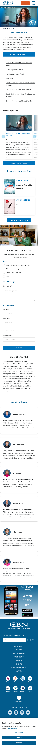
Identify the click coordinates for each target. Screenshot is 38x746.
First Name (6, 309)
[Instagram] (22, 712)
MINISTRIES (19, 646)
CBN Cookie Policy (12, 728)
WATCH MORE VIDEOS (19, 163)
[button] (32, 3)
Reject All (19, 737)
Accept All (19, 742)
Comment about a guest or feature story (18, 265)
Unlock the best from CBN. (14, 636)
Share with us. (7, 286)
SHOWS (19, 664)
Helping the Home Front (15, 74)
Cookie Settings (19, 732)
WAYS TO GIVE (19, 653)
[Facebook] (16, 712)
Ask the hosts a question (13, 273)
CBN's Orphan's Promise (14, 70)
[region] (19, 732)
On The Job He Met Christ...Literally (19, 90)
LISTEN (19, 671)
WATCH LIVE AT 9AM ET (19, 54)
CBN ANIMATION (19, 667)
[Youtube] (10, 712)
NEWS (19, 660)
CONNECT (19, 656)
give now (25, 3)
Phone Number (7, 336)
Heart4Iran (10, 78)
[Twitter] (28, 712)
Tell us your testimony (12, 269)
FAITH (19, 649)
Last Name (6, 318)
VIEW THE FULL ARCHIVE (19, 220)
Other (7, 276)
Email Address (7, 327)
